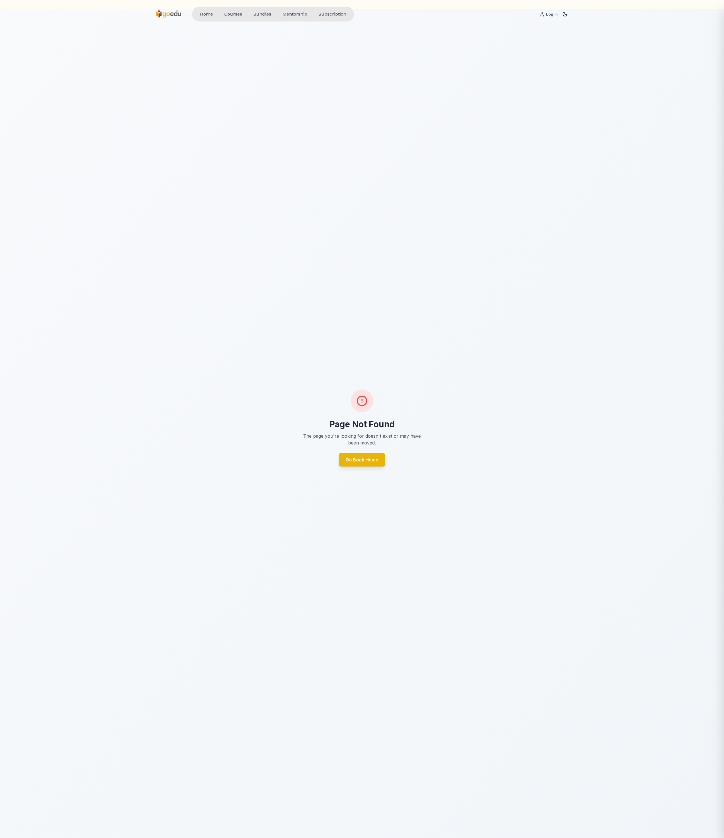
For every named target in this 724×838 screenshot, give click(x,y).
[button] (565, 14)
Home (206, 14)
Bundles (262, 14)
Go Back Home (362, 460)
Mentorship (295, 14)
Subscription (332, 14)
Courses (233, 14)
